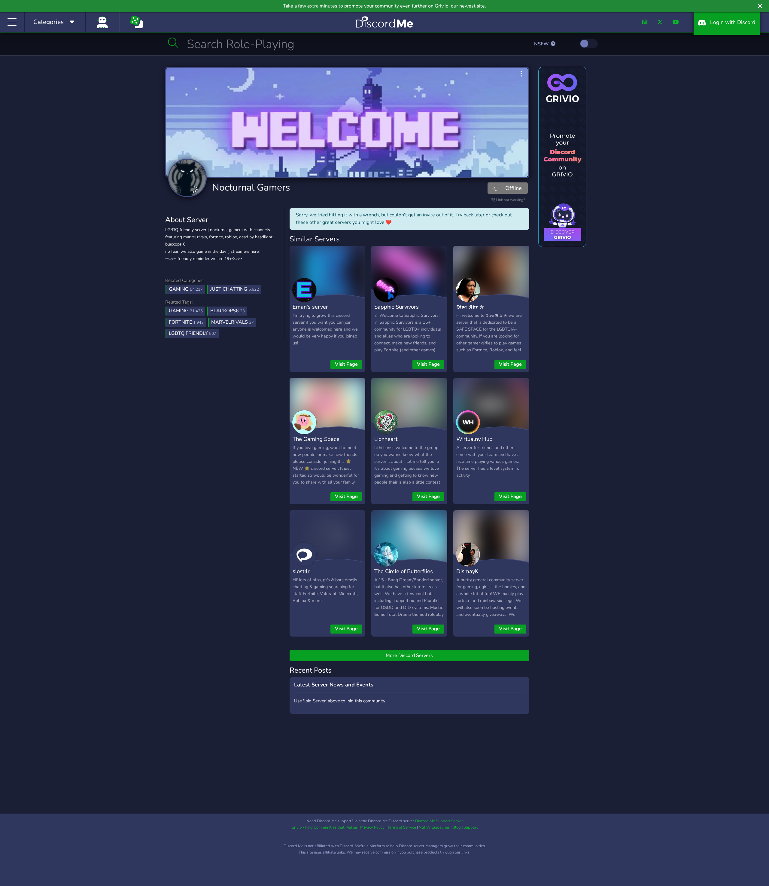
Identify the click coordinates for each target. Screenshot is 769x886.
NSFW (542, 44)
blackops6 (227, 310)
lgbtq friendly (192, 333)
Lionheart (385, 439)
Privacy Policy (372, 827)
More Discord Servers (409, 655)
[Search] (173, 42)
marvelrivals (232, 322)
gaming (186, 310)
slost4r (301, 571)
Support (471, 827)
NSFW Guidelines (434, 827)
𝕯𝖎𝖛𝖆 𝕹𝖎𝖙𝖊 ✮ (470, 306)
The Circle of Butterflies (403, 571)
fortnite (186, 322)
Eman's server (310, 306)
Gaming (186, 289)
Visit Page (346, 364)
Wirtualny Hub (474, 439)
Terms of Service (401, 827)
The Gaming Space (316, 439)
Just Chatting (234, 289)
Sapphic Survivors (396, 306)
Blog (456, 827)
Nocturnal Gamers (251, 187)
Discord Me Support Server (439, 821)
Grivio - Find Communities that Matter (324, 827)
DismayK (467, 571)
